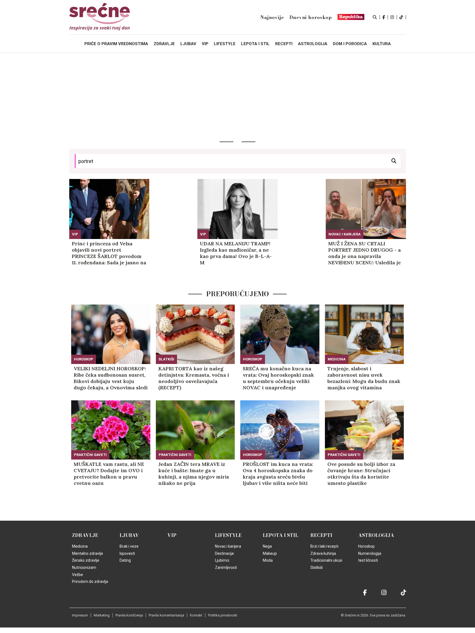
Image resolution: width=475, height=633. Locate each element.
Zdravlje (85, 535)
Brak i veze (129, 546)
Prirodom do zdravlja (90, 581)
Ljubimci (222, 560)
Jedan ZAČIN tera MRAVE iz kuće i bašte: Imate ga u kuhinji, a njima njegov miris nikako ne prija (193, 473)
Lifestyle (228, 535)
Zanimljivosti (226, 567)
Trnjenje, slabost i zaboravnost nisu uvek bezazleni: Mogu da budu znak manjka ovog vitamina (363, 378)
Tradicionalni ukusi (326, 560)
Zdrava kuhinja (323, 553)
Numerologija (369, 553)
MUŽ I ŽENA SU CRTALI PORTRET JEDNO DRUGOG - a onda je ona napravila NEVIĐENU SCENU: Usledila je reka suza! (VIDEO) (364, 253)
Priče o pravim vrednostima (116, 43)
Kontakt (196, 615)
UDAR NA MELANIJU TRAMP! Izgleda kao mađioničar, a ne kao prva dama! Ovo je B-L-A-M (236, 253)
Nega (267, 546)
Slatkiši (166, 359)
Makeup (270, 553)
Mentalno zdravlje (87, 553)
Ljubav (129, 535)
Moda (268, 560)
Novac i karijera (344, 234)
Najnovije (272, 17)
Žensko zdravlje (85, 560)
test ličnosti (368, 560)
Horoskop (83, 359)
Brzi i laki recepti (324, 546)
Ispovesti (127, 553)
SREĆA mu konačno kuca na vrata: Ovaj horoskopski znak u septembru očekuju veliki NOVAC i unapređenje (278, 378)
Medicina (337, 359)
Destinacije (224, 553)
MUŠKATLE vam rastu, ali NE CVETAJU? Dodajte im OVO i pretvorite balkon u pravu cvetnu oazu (109, 473)
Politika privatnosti (222, 615)
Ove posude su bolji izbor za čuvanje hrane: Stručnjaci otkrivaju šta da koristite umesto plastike (361, 473)
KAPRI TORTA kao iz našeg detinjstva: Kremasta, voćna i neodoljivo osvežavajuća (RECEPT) (193, 378)
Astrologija (376, 535)
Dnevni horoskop (310, 17)
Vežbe (77, 574)
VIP (75, 234)
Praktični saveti (90, 454)
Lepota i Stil (280, 535)
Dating (125, 560)
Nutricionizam (84, 567)
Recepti (321, 535)
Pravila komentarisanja (166, 615)
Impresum (80, 615)
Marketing (102, 615)
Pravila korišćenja (129, 615)
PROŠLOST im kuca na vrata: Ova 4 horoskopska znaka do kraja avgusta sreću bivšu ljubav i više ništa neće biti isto (278, 473)
